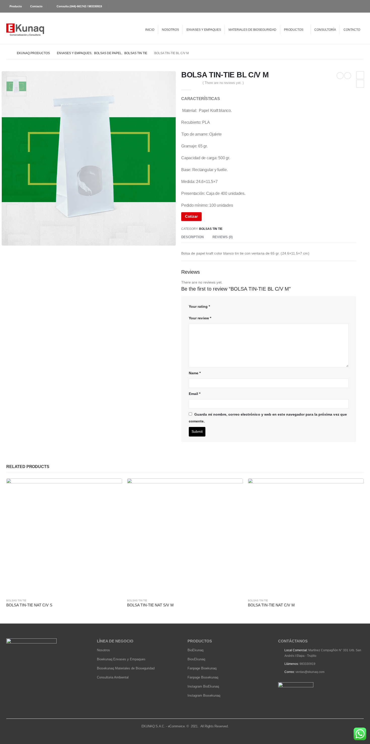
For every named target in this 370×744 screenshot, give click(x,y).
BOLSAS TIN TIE (211, 229)
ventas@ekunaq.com (309, 672)
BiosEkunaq (196, 659)
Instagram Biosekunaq (204, 695)
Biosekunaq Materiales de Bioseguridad (126, 668)
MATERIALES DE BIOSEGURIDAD (252, 30)
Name (195, 373)
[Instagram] (342, 6)
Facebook (360, 75)
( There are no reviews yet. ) (223, 83)
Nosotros (103, 650)
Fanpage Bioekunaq (202, 668)
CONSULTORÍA (325, 30)
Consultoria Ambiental (113, 677)
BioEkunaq (195, 650)
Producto (16, 6)
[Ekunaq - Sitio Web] (25, 29)
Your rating (199, 306)
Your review (200, 318)
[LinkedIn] (352, 6)
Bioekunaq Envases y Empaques (121, 659)
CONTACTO (352, 30)
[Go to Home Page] (8, 53)
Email (195, 394)
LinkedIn (360, 84)
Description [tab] (192, 237)
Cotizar (191, 216)
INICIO (149, 30)
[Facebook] (360, 6)
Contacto (36, 6)
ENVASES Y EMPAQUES (204, 30)
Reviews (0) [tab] (222, 237)
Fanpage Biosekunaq (203, 677)
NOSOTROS (170, 30)
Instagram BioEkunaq (203, 686)
